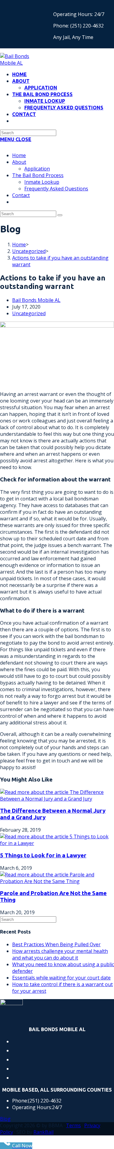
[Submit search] (59, 215)
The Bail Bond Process (38, 175)
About (19, 162)
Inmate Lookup (41, 182)
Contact (21, 195)
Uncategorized (29, 313)
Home (19, 155)
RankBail (43, 1132)
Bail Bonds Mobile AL (36, 300)
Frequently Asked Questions (56, 188)
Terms (73, 1125)
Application (37, 168)
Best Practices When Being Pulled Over (56, 944)
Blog (5, 1118)
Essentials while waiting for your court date (61, 977)
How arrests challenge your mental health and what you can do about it (60, 954)
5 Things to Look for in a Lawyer (43, 855)
